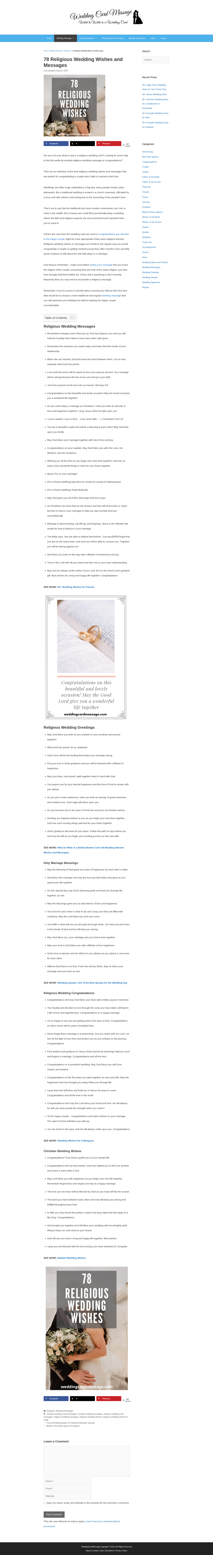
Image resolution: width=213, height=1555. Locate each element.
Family (145, 172)
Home (49, 38)
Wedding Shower (150, 277)
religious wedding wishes (91, 1417)
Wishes (145, 287)
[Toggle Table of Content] (71, 317)
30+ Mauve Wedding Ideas (154, 94)
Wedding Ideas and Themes (113, 38)
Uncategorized (149, 247)
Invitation (146, 207)
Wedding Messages (64, 38)
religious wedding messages (66, 1417)
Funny (145, 197)
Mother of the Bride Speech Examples (63, 1426)
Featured (146, 187)
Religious (67, 51)
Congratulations (149, 162)
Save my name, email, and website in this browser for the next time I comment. (87, 1503)
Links (102, 1551)
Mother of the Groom (151, 222)
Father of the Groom (151, 182)
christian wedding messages (90, 1414)
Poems (145, 227)
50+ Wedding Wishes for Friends (76, 587)
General (146, 202)
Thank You (147, 242)
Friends (145, 192)
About (152, 38)
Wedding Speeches (86, 38)
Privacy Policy (121, 1551)
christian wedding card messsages (61, 1414)
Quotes (145, 232)
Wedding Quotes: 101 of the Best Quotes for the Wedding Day (92, 982)
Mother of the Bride (151, 217)
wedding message (111, 295)
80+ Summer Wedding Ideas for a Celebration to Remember (155, 103)
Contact (163, 38)
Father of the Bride (150, 177)
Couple (145, 167)
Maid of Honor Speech (152, 212)
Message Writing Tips (136, 38)
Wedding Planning (150, 272)
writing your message (101, 265)
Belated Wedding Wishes (72, 1258)
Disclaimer (110, 1551)
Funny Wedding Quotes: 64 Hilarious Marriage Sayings (70, 1423)
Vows (144, 257)
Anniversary (147, 152)
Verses (145, 252)
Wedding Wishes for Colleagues (76, 1140)
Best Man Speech (150, 157)
